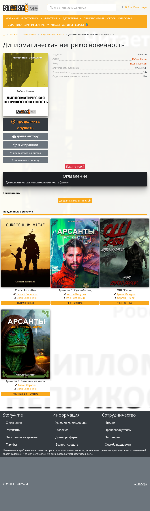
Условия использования (71, 422)
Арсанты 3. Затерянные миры (25, 381)
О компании (14, 422)
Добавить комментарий (73, 200)
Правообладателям (118, 430)
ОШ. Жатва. (124, 290)
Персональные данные (22, 437)
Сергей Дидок (125, 298)
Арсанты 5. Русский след (75, 290)
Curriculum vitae (25, 290)
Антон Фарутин (76, 294)
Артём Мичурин (126, 294)
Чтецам (110, 422)
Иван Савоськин (138, 63)
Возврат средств (66, 444)
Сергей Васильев (27, 294)
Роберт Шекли (139, 58)
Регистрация (140, 7)
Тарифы (11, 444)
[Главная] (4, 34)
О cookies (61, 430)
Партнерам (112, 437)
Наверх (141, 484)
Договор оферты (66, 437)
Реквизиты (13, 430)
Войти (128, 7)
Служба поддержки (118, 444)
